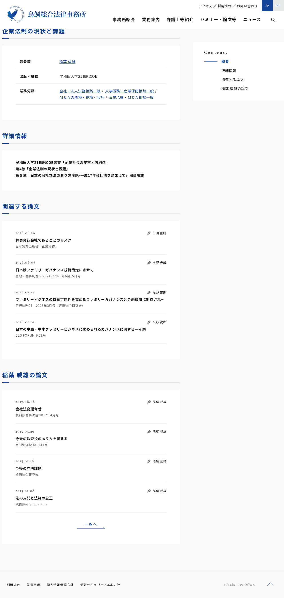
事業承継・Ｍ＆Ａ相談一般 (131, 97)
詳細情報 (228, 70)
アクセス (205, 6)
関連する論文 (232, 79)
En (278, 5)
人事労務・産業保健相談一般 (129, 90)
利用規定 (13, 584)
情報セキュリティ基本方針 (100, 584)
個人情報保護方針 (60, 584)
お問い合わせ (247, 6)
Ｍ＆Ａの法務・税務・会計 (81, 97)
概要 (225, 61)
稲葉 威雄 (67, 61)
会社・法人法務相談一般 (80, 90)
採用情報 (225, 6)
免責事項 (33, 584)
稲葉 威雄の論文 (234, 88)
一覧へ (91, 524)
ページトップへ (270, 584)
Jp (267, 5)
